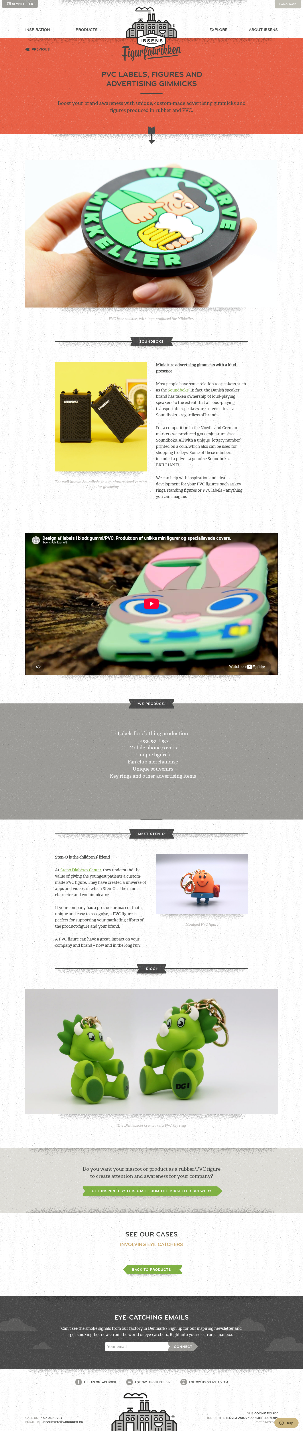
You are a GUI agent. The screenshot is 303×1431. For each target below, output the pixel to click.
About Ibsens (263, 29)
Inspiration (37, 29)
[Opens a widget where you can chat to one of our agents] (286, 1423)
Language (287, 4)
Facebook (100, 1382)
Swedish (286, 21)
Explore (218, 29)
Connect (183, 1346)
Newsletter (22, 4)
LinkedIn (152, 1382)
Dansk (284, 13)
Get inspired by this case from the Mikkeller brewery (151, 1191)
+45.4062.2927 (50, 1418)
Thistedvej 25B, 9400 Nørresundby (248, 1418)
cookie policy (266, 1413)
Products (86, 29)
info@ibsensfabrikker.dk (62, 1422)
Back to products (151, 1269)
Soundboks (178, 390)
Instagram (208, 1382)
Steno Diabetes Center (80, 870)
